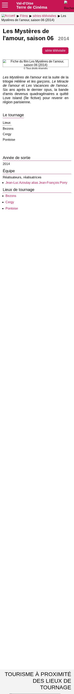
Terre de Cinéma (31, 5)
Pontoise (12, 208)
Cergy (10, 202)
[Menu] (5, 6)
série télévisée (55, 50)
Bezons (11, 195)
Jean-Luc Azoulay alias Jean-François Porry (36, 182)
